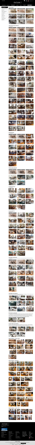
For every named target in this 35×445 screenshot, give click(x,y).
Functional (20, 444)
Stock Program (4, 7)
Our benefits (2, 433)
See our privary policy (27, 442)
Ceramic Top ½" (4, 18)
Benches (16, 434)
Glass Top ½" (3, 15)
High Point (3, 19)
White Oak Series (24, 434)
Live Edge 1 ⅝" (10, 436)
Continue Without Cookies (12, 443)
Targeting (13, 444)
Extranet (30, 434)
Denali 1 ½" (10, 434)
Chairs (16, 433)
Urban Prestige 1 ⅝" (4, 11)
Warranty (2, 436)
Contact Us (30, 436)
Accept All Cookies (23, 443)
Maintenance (2, 435)
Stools (16, 435)
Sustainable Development (4, 434)
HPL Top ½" (10, 438)
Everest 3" (3, 14)
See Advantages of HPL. (26, 316)
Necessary (23, 444)
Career (30, 435)
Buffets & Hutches (17, 436)
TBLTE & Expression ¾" (5, 8)
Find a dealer (3, 0)
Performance (16, 444)
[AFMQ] (4, 430)
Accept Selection (18, 443)
